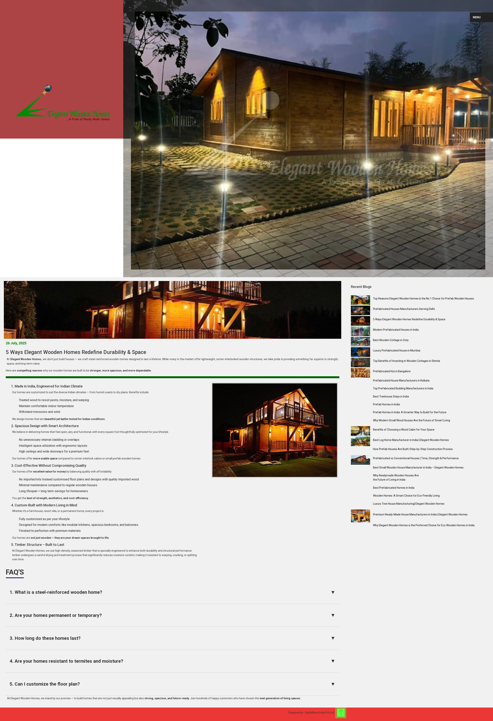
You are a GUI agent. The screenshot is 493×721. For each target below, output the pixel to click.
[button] (465, 138)
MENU (477, 17)
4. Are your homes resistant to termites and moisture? (172, 661)
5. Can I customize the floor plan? (172, 684)
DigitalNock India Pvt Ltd (319, 712)
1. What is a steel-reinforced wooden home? (172, 592)
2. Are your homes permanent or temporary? (172, 615)
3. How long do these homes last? (172, 638)
